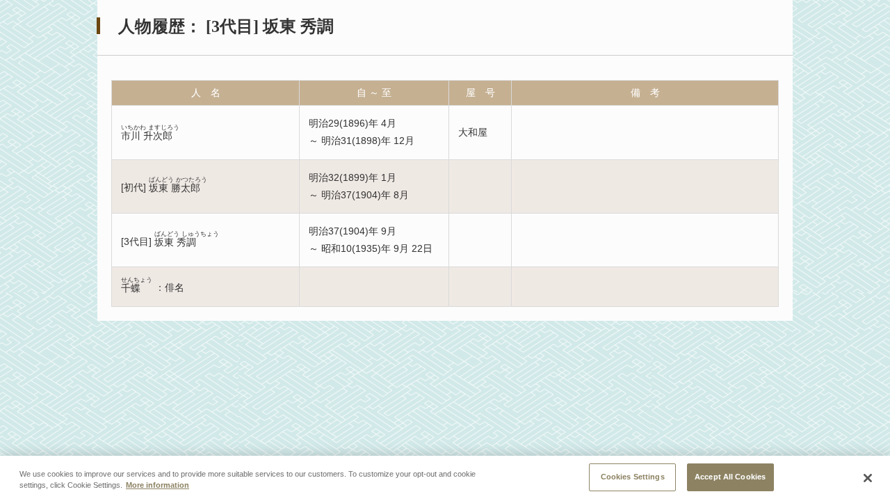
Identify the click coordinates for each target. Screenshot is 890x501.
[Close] (867, 478)
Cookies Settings (633, 476)
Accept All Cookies (730, 476)
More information (157, 486)
